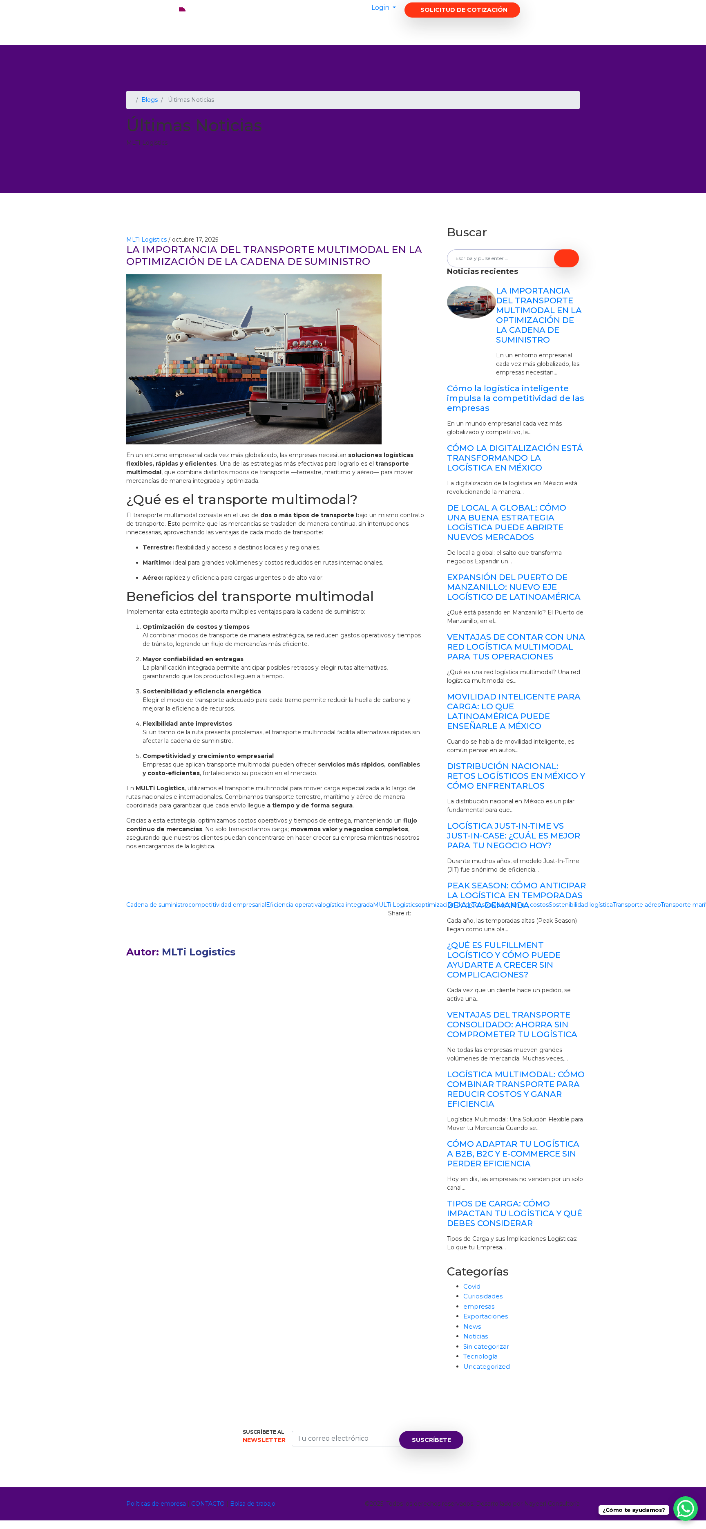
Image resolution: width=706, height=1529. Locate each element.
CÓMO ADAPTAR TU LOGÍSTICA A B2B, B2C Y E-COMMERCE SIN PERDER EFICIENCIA (513, 1153)
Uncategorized (486, 1366)
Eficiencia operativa (293, 904)
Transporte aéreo (637, 904)
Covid (471, 1286)
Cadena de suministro (157, 904)
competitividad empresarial (227, 904)
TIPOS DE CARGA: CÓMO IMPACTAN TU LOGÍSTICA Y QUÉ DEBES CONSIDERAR (514, 1213)
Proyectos (359, 28)
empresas (478, 1306)
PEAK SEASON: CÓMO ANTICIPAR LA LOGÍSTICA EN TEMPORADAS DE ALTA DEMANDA (516, 895)
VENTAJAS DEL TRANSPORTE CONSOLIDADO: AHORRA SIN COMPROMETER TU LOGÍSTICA (512, 1024)
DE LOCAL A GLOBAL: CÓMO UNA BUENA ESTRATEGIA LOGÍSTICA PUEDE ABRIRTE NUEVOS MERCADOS (506, 522)
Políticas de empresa (156, 1503)
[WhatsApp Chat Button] (685, 1508)
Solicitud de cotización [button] (463, 9)
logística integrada (347, 904)
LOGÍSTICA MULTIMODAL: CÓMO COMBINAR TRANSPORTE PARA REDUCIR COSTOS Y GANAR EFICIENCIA (516, 1089)
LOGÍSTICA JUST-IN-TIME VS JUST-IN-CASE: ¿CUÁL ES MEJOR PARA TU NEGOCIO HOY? (513, 835)
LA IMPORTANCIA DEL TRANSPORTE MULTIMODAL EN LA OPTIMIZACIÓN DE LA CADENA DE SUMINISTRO (539, 315)
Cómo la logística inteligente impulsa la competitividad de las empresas (515, 398)
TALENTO (483, 28)
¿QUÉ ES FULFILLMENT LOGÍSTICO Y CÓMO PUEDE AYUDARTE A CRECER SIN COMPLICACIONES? (504, 960)
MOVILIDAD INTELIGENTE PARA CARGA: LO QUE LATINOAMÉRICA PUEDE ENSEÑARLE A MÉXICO (514, 711)
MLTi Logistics (146, 239)
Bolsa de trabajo (252, 1503)
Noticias (475, 1336)
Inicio (224, 28)
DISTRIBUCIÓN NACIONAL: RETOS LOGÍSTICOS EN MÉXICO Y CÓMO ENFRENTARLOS (516, 776)
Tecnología (480, 1356)
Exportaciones (485, 1316)
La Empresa (264, 28)
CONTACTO (438, 28)
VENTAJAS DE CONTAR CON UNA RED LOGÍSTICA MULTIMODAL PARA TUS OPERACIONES (516, 646)
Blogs (149, 99)
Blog (400, 28)
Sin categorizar (486, 1346)
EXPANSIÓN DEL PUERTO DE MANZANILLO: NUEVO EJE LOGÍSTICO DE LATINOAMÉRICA (514, 587)
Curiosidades (483, 1296)
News (472, 1326)
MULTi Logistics (395, 904)
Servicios (311, 28)
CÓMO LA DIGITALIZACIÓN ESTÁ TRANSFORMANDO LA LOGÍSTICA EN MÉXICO (515, 458)
